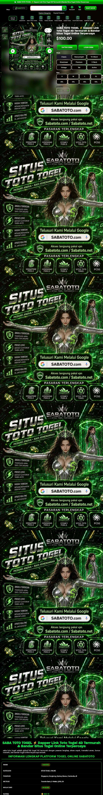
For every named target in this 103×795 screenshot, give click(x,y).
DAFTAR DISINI (67, 47)
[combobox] (46, 8)
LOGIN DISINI (88, 47)
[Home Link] (20, 8)
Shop (8, 9)
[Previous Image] (12, 51)
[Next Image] (49, 51)
